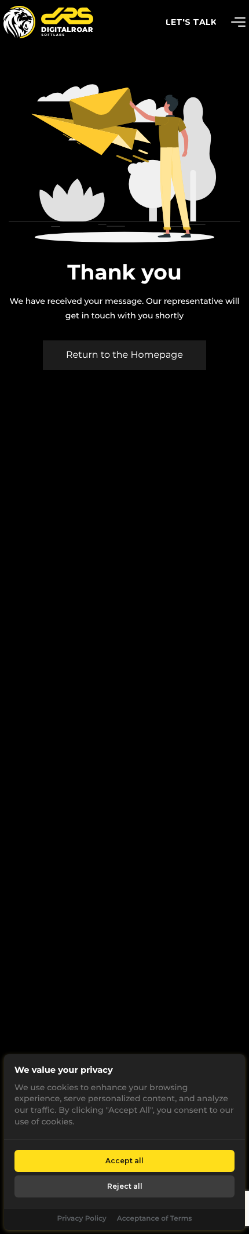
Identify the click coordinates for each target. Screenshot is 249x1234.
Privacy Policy (81, 1218)
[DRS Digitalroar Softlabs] (19, 22)
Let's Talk (191, 22)
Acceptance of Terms (154, 1218)
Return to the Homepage (124, 355)
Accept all (124, 1160)
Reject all (124, 1186)
